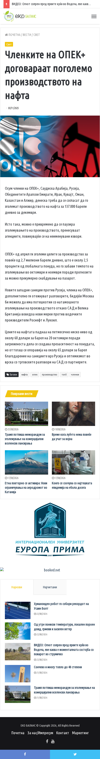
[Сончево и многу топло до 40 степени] (17, 673)
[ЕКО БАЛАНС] (19, 16)
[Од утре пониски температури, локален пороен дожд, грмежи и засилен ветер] (17, 631)
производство (49, 374)
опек (34, 374)
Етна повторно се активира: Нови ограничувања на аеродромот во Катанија (26, 487)
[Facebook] (47, 741)
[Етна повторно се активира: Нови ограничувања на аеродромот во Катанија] (26, 462)
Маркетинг (80, 733)
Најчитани (50, 587)
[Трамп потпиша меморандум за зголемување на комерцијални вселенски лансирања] (26, 414)
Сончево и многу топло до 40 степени (58, 667)
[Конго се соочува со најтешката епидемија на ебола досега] (73, 462)
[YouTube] (53, 741)
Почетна (14, 35)
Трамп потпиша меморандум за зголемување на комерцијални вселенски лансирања (25, 439)
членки (75, 374)
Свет (36, 35)
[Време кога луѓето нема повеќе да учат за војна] (73, 414)
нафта (24, 374)
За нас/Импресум (40, 733)
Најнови (16, 587)
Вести (27, 35)
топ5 (64, 374)
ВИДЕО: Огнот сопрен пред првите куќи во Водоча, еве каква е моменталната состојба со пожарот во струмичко (64, 649)
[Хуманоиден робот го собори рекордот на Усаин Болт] (17, 610)
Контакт (62, 733)
